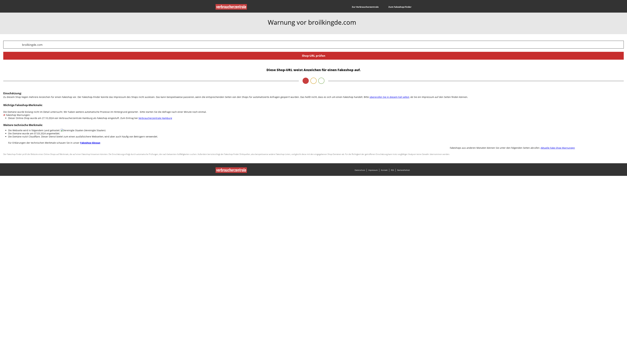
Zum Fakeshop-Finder (399, 6)
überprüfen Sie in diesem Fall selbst (389, 97)
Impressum (373, 170)
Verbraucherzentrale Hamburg (155, 118)
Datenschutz (360, 170)
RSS (392, 170)
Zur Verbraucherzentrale (365, 6)
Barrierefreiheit (403, 170)
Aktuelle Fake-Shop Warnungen (558, 147)
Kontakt (384, 170)
